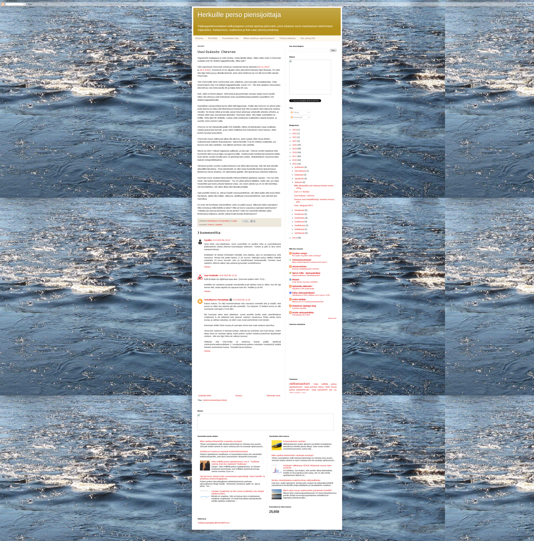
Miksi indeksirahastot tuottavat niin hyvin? (309, 262)
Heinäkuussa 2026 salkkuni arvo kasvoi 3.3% (311, 295)
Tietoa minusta (287, 38)
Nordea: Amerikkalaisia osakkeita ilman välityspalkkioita (296, 480)
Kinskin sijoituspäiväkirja (303, 312)
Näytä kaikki (332, 318)
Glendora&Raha (299, 266)
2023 (294, 133)
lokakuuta (299, 175)
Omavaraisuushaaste (301, 260)
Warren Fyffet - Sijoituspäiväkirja (306, 273)
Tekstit (296, 112)
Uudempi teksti (204, 395)
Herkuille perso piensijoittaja (239, 14)
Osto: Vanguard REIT (303, 205)
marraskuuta (300, 171)
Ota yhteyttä (307, 38)
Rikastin (295, 279)
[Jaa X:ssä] (249, 221)
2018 (294, 152)
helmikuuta (300, 229)
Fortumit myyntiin (299, 308)
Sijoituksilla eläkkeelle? (302, 286)
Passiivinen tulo (230, 38)
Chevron (210, 225)
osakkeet (218, 225)
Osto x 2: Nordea (301, 192)
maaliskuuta (300, 225)
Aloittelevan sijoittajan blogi (304, 306)
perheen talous (317, 387)
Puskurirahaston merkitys (294, 441)
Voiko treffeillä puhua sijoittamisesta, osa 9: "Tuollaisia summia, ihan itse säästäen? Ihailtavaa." (235, 462)
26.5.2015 (205, 70)
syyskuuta (299, 178)
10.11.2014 (263, 67)
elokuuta (299, 182)
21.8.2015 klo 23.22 (221, 240)
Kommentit (297, 117)
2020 (294, 145)
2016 (294, 160)
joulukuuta (299, 167)
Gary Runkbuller (211, 275)
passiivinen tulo (325, 390)
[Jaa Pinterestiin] (254, 221)
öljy (335, 390)
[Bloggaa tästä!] (246, 221)
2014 (294, 238)
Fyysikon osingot (299, 253)
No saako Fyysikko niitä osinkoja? (306, 256)
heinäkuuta (300, 210)
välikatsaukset (299, 383)
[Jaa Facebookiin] (251, 221)
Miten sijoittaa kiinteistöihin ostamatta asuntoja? (221, 441)
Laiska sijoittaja (299, 299)
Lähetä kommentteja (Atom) (215, 400)
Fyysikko (208, 240)
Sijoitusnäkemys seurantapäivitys (306, 275)
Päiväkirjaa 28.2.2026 (301, 315)
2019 (294, 149)
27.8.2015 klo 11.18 (241, 300)
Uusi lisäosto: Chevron (304, 196)
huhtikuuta (299, 222)
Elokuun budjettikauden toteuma (305, 269)
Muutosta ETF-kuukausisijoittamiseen (307, 302)
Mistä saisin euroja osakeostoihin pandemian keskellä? (307, 490)
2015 (294, 164)
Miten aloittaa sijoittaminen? (259, 38)
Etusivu (199, 38)
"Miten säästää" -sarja (297, 392)
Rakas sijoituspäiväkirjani (303, 293)
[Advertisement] (313, 351)
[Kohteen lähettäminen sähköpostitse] (243, 221)
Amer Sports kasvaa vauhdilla (304, 282)
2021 (294, 141)
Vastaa (207, 267)
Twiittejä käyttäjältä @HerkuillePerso (213, 523)
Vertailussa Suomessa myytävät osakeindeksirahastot (224, 451)
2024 (294, 130)
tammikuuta (300, 233)
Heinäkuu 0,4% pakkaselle (303, 289)
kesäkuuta (299, 214)
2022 (294, 137)
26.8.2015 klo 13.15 (228, 275)
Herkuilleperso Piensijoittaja (216, 300)
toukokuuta (300, 218)
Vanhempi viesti (273, 395)
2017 (294, 156)
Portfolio (212, 38)
